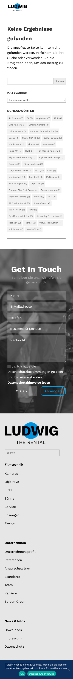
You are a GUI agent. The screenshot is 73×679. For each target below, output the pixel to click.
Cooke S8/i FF (31, 138)
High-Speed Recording (22, 157)
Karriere (11, 593)
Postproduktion (50, 190)
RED (51, 196)
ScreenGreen (41, 203)
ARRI (58, 118)
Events (10, 523)
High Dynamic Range (51, 157)
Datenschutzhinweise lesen (28, 382)
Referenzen (13, 560)
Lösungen (12, 515)
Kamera (14, 164)
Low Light (36, 177)
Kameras (11, 473)
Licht (51, 170)
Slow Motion (17, 209)
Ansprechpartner (17, 568)
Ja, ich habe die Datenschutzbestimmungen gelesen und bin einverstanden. (35, 374)
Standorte (12, 577)
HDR (29, 151)
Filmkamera (16, 144)
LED (39, 170)
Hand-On (15, 151)
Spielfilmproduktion (21, 216)
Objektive (37, 183)
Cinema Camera (39, 125)
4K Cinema (16, 118)
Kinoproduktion (33, 164)
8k (30, 118)
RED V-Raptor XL (19, 203)
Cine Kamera (17, 125)
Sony (33, 209)
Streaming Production (49, 216)
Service (10, 507)
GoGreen (49, 144)
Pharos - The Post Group (23, 190)
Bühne (9, 498)
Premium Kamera (19, 196)
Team (9, 585)
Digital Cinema (53, 138)
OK (22, 673)
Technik (30, 223)
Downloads (13, 630)
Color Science (17, 131)
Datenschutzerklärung (41, 673)
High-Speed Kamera (49, 151)
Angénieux (43, 118)
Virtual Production (50, 223)
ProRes (38, 196)
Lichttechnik (17, 177)
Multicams (53, 177)
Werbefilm (34, 229)
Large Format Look (20, 170)
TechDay (15, 223)
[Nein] (68, 669)
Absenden (53, 391)
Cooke (13, 138)
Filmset (33, 144)
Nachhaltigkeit (18, 183)
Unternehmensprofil (20, 551)
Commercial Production (44, 131)
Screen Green (15, 601)
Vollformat (16, 229)
